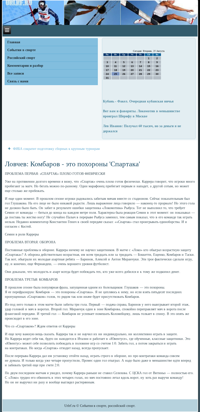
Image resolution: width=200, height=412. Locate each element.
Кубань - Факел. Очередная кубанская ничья (138, 101)
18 (115, 70)
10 (107, 66)
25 (115, 74)
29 (148, 74)
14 (140, 66)
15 (148, 66)
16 (157, 66)
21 (140, 70)
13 (132, 66)
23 (157, 70)
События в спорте (21, 49)
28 (140, 74)
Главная (13, 42)
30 (157, 74)
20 (132, 70)
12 (123, 66)
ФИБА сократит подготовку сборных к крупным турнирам (56, 148)
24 (107, 74)
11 (115, 66)
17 (107, 70)
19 (123, 70)
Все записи (15, 73)
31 (107, 78)
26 (123, 74)
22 (148, 70)
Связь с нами (17, 81)
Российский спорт (21, 57)
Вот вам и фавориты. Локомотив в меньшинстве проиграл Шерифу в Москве (141, 113)
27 (132, 74)
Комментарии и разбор (25, 65)
